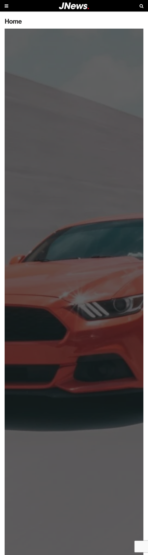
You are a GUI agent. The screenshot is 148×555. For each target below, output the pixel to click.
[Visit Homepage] (74, 5)
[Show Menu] (6, 6)
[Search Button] (141, 6)
